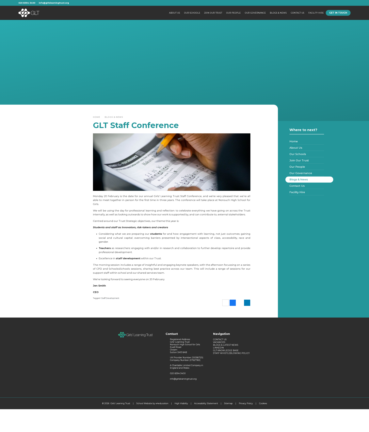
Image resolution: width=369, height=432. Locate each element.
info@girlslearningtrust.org (54, 3)
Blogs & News (114, 117)
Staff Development (110, 298)
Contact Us (220, 339)
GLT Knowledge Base (226, 350)
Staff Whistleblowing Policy (231, 353)
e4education (162, 403)
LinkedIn (218, 347)
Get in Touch (338, 12)
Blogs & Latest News (225, 345)
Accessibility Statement (206, 403)
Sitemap (228, 403)
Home (96, 117)
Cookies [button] (263, 403)
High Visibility (181, 403)
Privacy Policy (246, 403)
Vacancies (219, 342)
